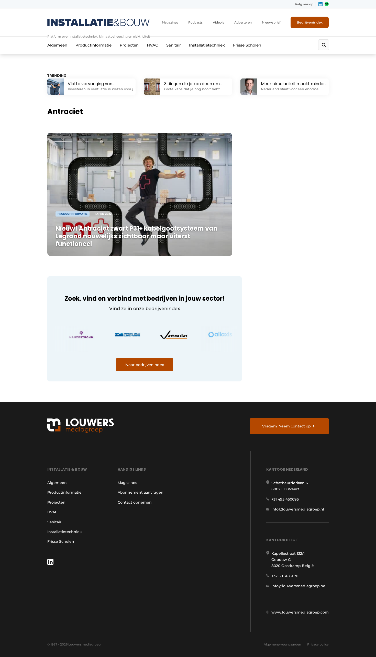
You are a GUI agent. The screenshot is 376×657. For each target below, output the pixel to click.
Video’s (218, 22)
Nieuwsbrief (271, 22)
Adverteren (243, 22)
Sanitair (173, 45)
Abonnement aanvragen (140, 492)
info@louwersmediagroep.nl (297, 509)
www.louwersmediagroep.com (300, 612)
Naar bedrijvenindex (144, 364)
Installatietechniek (207, 45)
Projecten (129, 45)
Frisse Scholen (247, 45)
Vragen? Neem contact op (286, 426)
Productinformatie (93, 45)
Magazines (170, 22)
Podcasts (195, 22)
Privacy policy (318, 644)
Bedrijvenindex (310, 22)
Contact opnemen (135, 502)
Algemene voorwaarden (282, 644)
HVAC (152, 45)
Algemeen (57, 45)
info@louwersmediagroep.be (298, 586)
